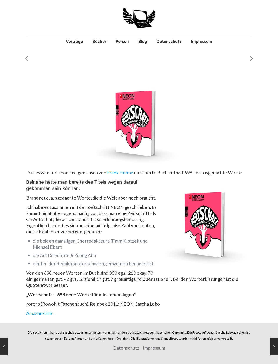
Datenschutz (126, 347)
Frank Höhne (120, 172)
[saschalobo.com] (139, 17)
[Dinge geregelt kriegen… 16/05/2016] (274, 346)
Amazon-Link (39, 313)
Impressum (154, 347)
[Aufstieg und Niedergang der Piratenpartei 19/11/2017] (4, 346)
